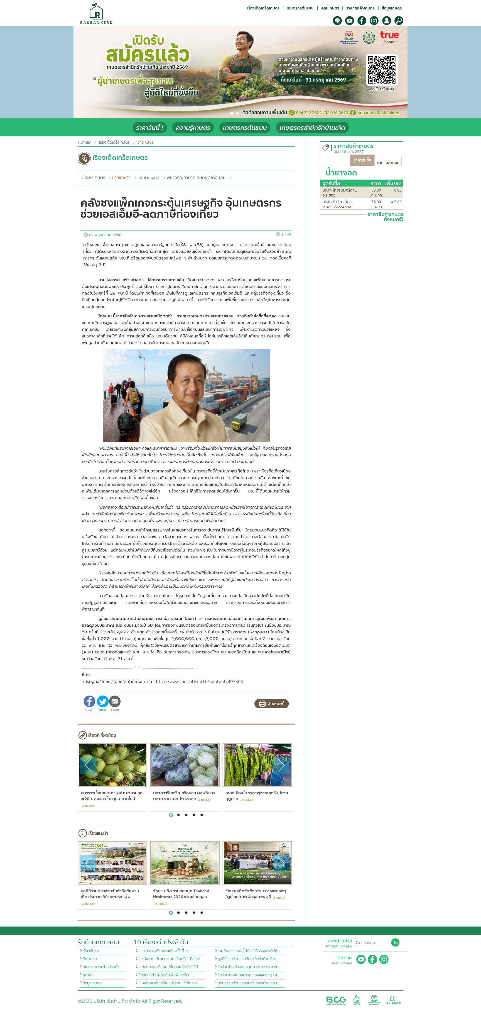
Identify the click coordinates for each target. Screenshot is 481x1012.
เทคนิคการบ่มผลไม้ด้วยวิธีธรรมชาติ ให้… (249, 951)
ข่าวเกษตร (121, 177)
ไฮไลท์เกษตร (94, 177)
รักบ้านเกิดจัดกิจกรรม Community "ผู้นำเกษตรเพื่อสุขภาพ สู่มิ (255, 894)
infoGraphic (149, 177)
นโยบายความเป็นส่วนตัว (101, 967)
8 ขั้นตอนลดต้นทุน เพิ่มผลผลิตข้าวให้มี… (169, 967)
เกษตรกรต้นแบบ (245, 127)
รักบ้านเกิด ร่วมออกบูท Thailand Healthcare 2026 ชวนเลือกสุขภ (181, 894)
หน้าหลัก (84, 142)
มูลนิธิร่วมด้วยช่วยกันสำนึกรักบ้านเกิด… (248, 959)
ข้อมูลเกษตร (92, 983)
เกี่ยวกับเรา (91, 951)
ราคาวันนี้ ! (149, 127)
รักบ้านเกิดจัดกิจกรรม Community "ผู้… (249, 975)
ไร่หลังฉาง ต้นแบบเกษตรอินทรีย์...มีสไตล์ (169, 959)
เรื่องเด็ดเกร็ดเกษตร (114, 142)
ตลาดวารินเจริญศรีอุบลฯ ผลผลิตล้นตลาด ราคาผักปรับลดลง (184, 796)
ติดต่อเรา (90, 959)
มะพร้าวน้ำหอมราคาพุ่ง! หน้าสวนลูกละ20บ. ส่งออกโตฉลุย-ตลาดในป (111, 796)
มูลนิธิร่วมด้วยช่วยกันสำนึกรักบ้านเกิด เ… (249, 983)
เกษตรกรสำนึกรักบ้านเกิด (312, 127)
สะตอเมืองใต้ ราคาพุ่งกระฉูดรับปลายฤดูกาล (256, 796)
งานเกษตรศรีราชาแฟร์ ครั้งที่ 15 (164, 951)
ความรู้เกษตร (193, 127)
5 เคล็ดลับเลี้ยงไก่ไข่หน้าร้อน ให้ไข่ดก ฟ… (169, 983)
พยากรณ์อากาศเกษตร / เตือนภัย (196, 177)
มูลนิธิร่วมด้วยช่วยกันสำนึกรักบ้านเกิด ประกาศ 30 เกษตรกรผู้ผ (109, 894)
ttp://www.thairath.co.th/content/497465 (201, 681)
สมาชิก (88, 975)
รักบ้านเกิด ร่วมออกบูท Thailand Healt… (249, 967)
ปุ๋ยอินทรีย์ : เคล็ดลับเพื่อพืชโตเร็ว (163, 975)
